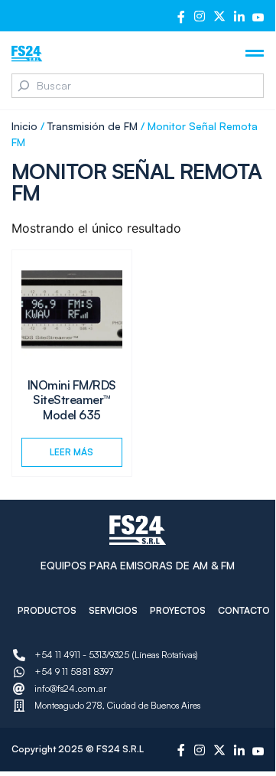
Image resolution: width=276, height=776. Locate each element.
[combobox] (137, 85)
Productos (47, 610)
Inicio (24, 125)
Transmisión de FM (92, 125)
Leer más (71, 452)
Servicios (113, 610)
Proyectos (178, 610)
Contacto (244, 610)
